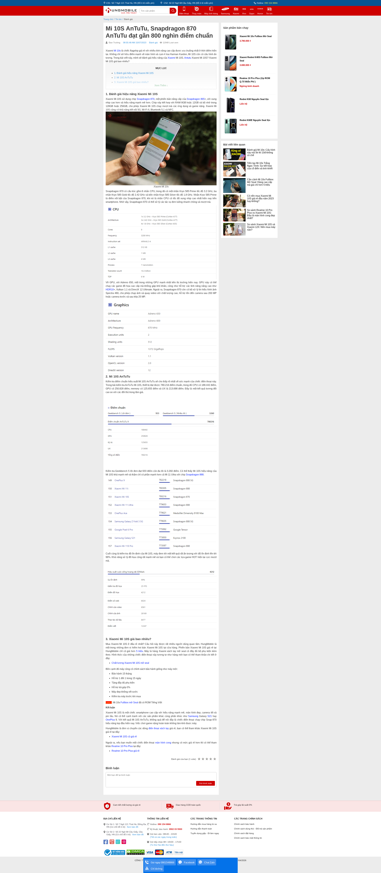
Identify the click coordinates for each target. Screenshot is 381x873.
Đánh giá (153, 42)
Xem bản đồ (132, 827)
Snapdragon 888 (195, 474)
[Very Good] (211, 759)
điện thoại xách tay (159, 728)
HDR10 (110, 289)
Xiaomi (171, 58)
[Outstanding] (215, 759)
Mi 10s (117, 50)
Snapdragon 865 (196, 99)
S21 (209, 716)
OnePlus (110, 719)
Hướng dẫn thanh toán (201, 828)
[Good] (207, 759)
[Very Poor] (199, 759)
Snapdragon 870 (146, 99)
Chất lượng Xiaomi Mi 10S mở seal (130, 663)
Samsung (193, 716)
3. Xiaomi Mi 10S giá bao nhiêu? (131, 82)
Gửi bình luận (205, 783)
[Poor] (203, 759)
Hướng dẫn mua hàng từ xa (203, 824)
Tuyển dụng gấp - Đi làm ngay (204, 833)
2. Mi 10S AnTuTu (123, 77)
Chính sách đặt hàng (244, 833)
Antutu (187, 58)
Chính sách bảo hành (244, 824)
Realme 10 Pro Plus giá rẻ (125, 751)
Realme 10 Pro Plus (122, 746)
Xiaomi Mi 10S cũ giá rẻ (124, 736)
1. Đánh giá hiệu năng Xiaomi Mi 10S (134, 73)
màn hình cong (163, 742)
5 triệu (139, 651)
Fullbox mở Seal (129, 702)
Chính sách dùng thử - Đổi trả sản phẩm (253, 828)
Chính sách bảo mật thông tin (248, 838)
